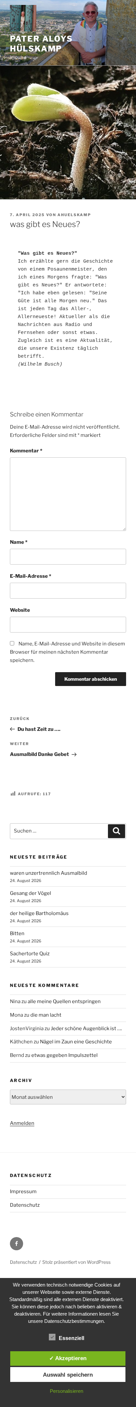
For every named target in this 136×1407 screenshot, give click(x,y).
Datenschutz (25, 1205)
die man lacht (45, 1015)
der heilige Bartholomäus (39, 913)
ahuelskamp (74, 215)
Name (18, 542)
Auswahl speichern (68, 1375)
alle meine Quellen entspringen (64, 1001)
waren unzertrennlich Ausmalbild (48, 873)
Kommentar (26, 451)
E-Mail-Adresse (30, 576)
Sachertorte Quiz (30, 954)
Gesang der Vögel (30, 893)
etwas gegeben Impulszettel (64, 1055)
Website (20, 610)
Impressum (23, 1191)
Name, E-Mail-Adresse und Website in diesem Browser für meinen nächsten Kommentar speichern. (67, 652)
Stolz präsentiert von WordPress (76, 1262)
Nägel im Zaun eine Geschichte (76, 1042)
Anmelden (22, 1123)
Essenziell (71, 1338)
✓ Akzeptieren (67, 1358)
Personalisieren (66, 1391)
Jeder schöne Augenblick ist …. (86, 1028)
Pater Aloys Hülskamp (41, 43)
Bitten (17, 933)
